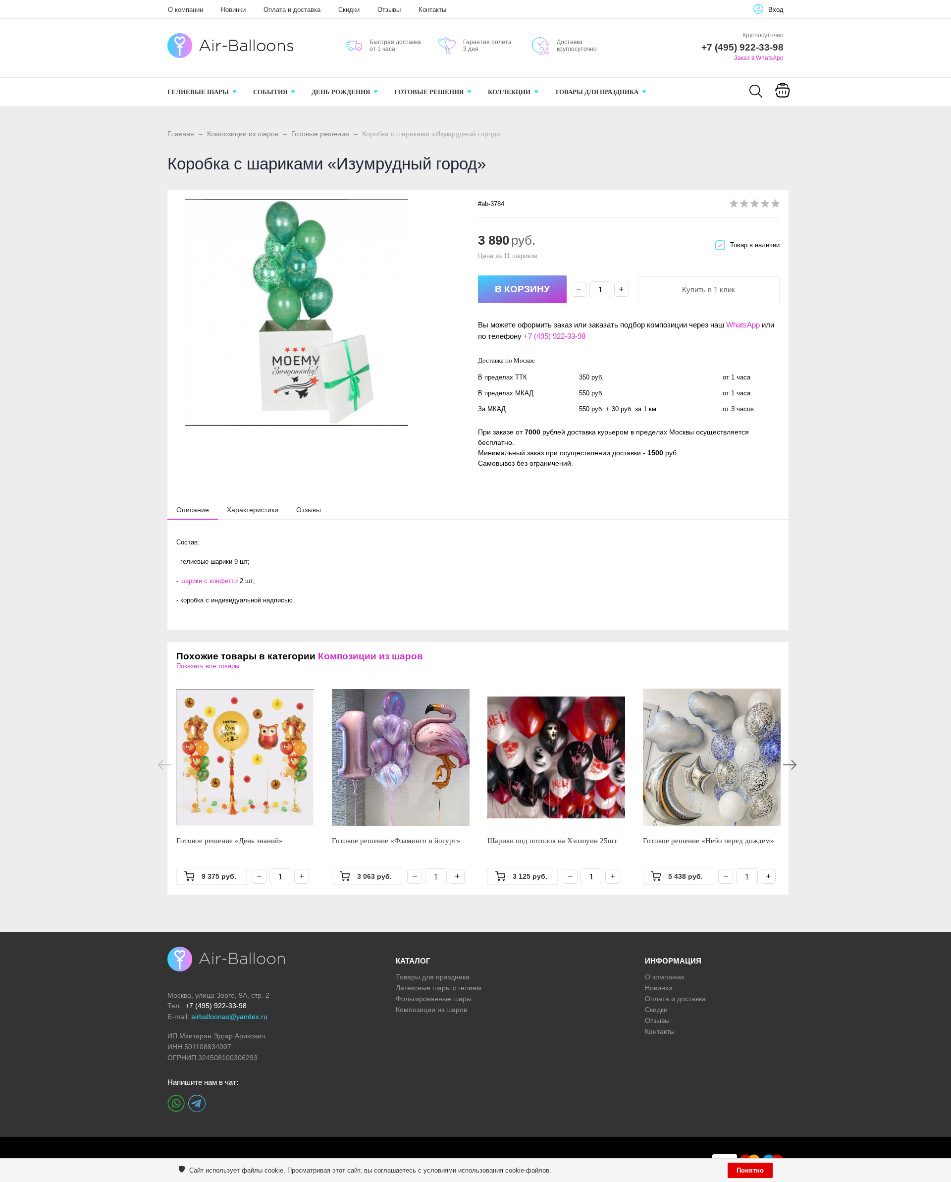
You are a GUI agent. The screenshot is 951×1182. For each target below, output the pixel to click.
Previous (164, 765)
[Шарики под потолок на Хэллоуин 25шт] (556, 757)
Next (789, 765)
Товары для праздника (433, 977)
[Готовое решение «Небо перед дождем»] (712, 757)
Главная (180, 134)
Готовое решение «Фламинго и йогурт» (396, 841)
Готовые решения (320, 134)
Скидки (349, 9)
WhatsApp (743, 325)
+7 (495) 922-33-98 (554, 336)
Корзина (782, 103)
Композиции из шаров (242, 134)
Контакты (432, 9)
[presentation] (192, 509)
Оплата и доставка (292, 9)
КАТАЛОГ (413, 961)
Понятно (750, 1170)
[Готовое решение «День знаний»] (245, 757)
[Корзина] (783, 97)
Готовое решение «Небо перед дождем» (708, 841)
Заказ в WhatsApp (759, 57)
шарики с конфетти (209, 581)
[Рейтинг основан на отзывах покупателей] (755, 205)
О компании (185, 9)
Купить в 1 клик (708, 289)
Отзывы (389, 9)
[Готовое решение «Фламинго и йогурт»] (401, 757)
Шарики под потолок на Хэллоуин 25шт (552, 841)
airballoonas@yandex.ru (229, 1017)
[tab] (192, 510)
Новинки (233, 9)
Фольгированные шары (434, 999)
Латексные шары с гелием (438, 988)
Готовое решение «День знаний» (229, 841)
